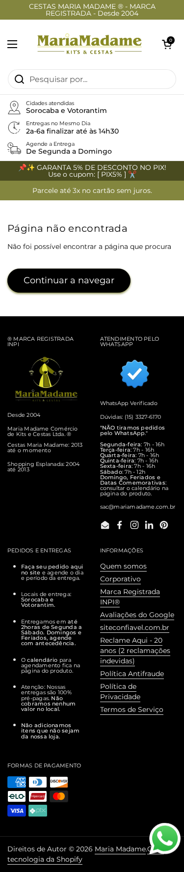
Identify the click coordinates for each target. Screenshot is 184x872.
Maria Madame (120, 849)
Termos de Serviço (131, 709)
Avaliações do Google (137, 614)
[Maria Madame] (89, 44)
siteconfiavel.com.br (134, 627)
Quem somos (123, 566)
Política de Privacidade (120, 691)
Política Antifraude (132, 673)
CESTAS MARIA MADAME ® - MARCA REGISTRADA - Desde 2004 (92, 10)
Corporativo (120, 578)
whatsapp (165, 827)
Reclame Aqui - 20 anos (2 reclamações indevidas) (135, 650)
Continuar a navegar (69, 280)
